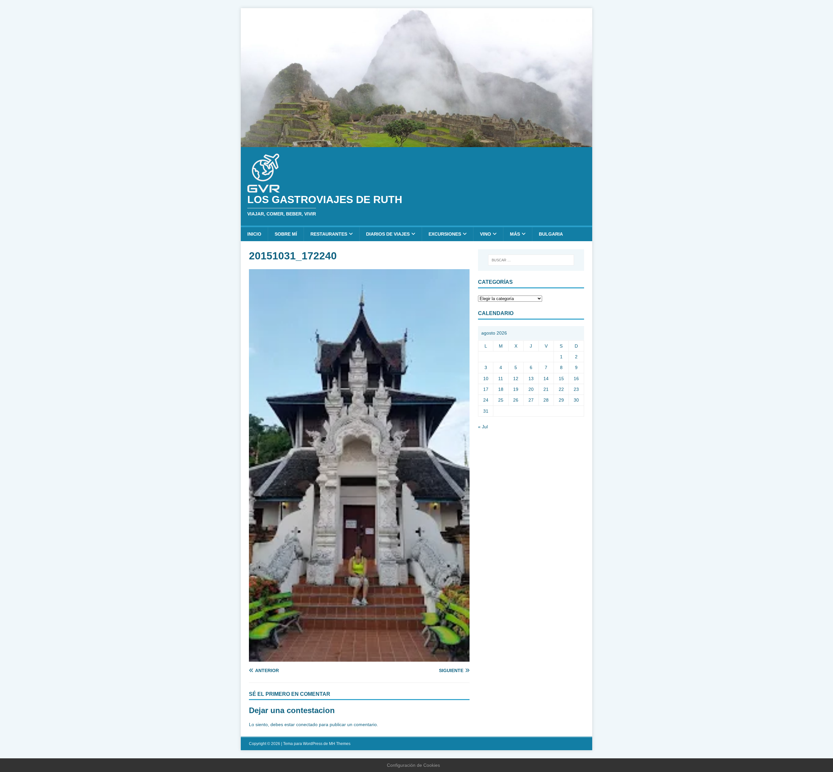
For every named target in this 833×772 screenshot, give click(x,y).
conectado (307, 724)
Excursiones (445, 234)
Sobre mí (286, 234)
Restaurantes (328, 234)
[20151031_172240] (359, 657)
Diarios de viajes (388, 234)
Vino (485, 234)
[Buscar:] (531, 260)
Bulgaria (551, 234)
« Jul (483, 426)
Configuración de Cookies (413, 765)
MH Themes (339, 743)
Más (515, 234)
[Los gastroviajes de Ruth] (416, 143)
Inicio (254, 234)
